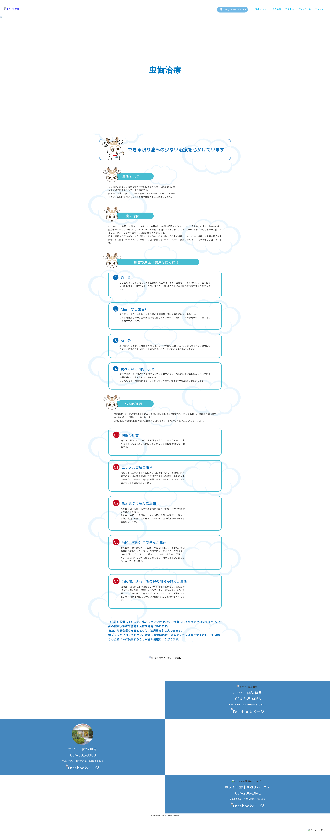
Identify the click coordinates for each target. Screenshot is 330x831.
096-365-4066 (247, 698)
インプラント (304, 9)
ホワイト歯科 (160, 816)
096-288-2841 (247, 793)
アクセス (319, 9)
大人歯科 (276, 9)
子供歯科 (289, 9)
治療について (261, 9)
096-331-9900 (82, 755)
